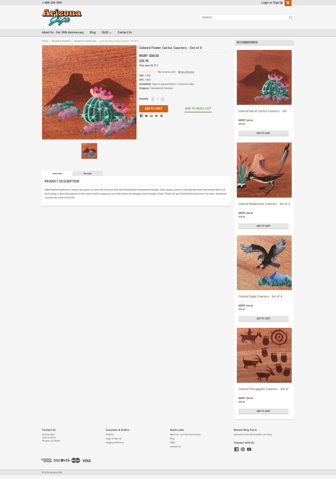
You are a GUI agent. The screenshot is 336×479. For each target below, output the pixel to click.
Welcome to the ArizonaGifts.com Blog (253, 434)
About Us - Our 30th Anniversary (63, 32)
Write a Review (186, 72)
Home (45, 41)
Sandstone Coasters (61, 41)
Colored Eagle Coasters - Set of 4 (260, 296)
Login (265, 2)
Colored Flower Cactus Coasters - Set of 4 (119, 41)
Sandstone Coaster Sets (85, 41)
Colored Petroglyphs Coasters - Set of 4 (263, 389)
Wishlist (110, 434)
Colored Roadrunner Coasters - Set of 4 (264, 204)
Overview (57, 173)
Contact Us (125, 32)
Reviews (88, 173)
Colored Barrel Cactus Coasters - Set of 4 (263, 111)
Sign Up (278, 2)
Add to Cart (263, 133)
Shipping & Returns (115, 442)
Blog (93, 32)
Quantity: (144, 98)
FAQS (105, 32)
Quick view (264, 101)
